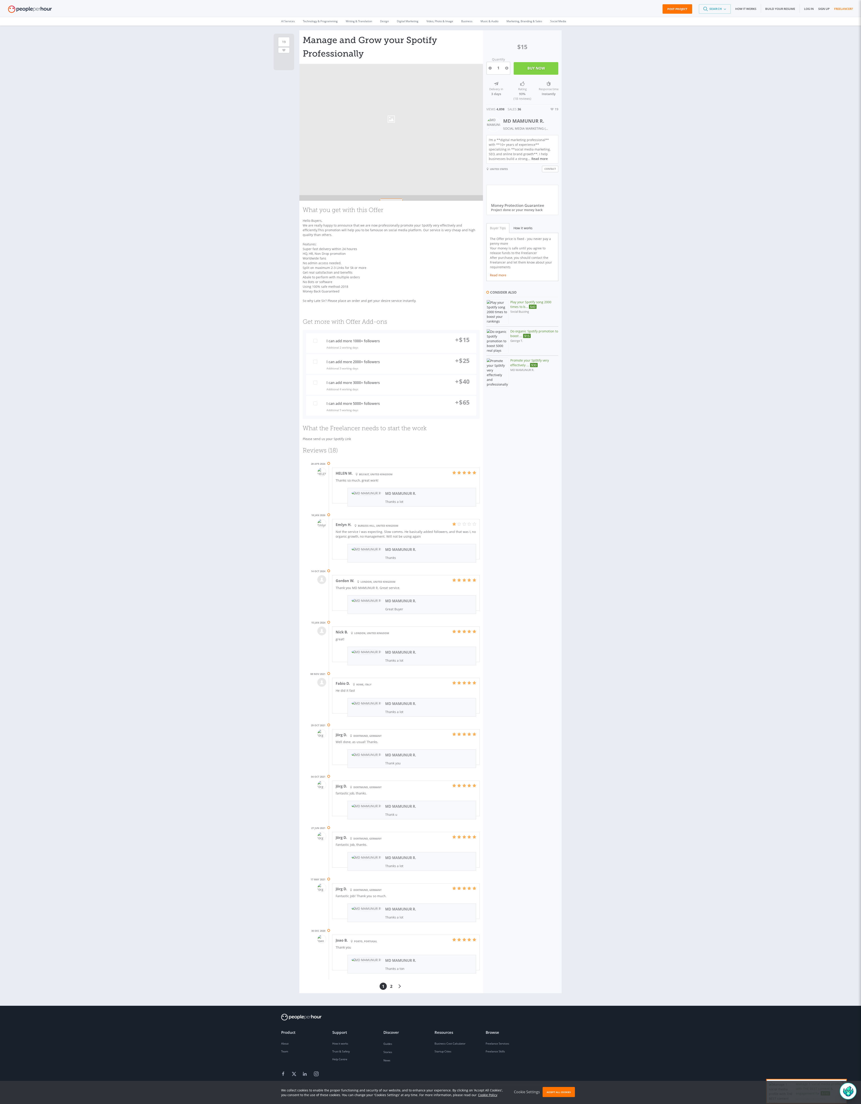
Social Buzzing (519, 312)
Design (384, 21)
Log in (809, 9)
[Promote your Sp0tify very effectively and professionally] (497, 372)
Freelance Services (497, 1043)
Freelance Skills (495, 1051)
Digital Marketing (407, 21)
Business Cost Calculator (450, 1043)
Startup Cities (443, 1051)
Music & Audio (489, 21)
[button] (715, 9)
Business (466, 21)
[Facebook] (283, 1074)
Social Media (558, 21)
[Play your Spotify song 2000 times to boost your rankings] (497, 312)
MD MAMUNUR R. (523, 121)
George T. (516, 341)
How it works (745, 9)
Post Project (677, 9)
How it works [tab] (523, 228)
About (285, 1043)
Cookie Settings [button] (527, 1091)
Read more (539, 159)
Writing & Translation (359, 21)
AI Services (288, 21)
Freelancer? (843, 9)
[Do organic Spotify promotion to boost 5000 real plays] (497, 341)
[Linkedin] (305, 1074)
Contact (550, 168)
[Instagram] (316, 1074)
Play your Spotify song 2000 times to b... (530, 304)
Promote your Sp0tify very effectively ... (529, 362)
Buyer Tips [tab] (498, 228)
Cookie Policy (487, 1095)
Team (284, 1051)
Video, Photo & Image (439, 21)
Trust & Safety (341, 1051)
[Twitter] (294, 1074)
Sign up (824, 9)
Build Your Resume (780, 9)
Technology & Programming (320, 21)
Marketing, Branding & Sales (524, 21)
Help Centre (339, 1059)
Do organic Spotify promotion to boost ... (534, 333)
